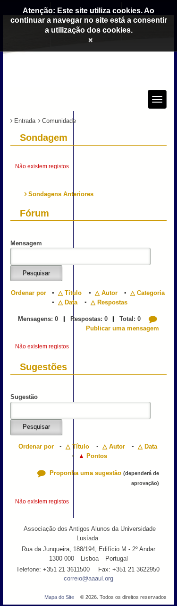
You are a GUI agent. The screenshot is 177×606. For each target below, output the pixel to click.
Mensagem (26, 243)
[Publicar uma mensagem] (154, 318)
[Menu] (157, 99)
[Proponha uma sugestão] (42, 472)
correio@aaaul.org (88, 578)
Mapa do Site (59, 597)
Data (71, 302)
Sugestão (24, 396)
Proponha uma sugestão (85, 472)
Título (73, 292)
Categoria (151, 292)
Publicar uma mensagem (122, 328)
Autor (109, 292)
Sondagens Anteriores (60, 194)
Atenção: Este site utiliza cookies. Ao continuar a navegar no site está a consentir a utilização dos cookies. (88, 20)
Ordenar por (28, 292)
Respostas (112, 302)
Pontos (96, 455)
